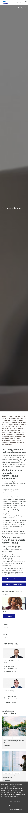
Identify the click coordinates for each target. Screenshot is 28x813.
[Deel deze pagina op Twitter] (22, 7)
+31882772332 (10, 666)
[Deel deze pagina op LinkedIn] (19, 7)
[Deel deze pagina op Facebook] (25, 7)
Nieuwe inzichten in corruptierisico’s (9, 777)
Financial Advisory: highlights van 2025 (13, 741)
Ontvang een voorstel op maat (14, 584)
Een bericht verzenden (12, 668)
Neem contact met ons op (14, 579)
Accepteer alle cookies (14, 801)
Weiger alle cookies (14, 805)
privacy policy (8, 794)
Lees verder (5, 627)
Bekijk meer (9, 616)
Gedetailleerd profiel (11, 671)
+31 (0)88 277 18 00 (11, 697)
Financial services (7, 738)
